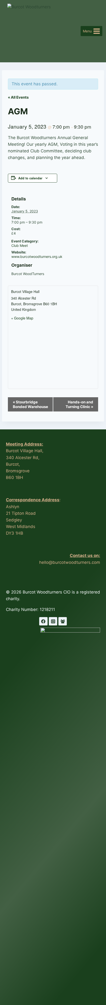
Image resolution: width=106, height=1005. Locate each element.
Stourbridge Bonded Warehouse (30, 404)
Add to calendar (30, 178)
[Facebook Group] (62, 621)
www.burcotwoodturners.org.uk (36, 256)
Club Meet (19, 245)
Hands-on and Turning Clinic (79, 404)
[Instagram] (53, 621)
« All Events (18, 97)
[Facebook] (43, 621)
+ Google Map (22, 318)
